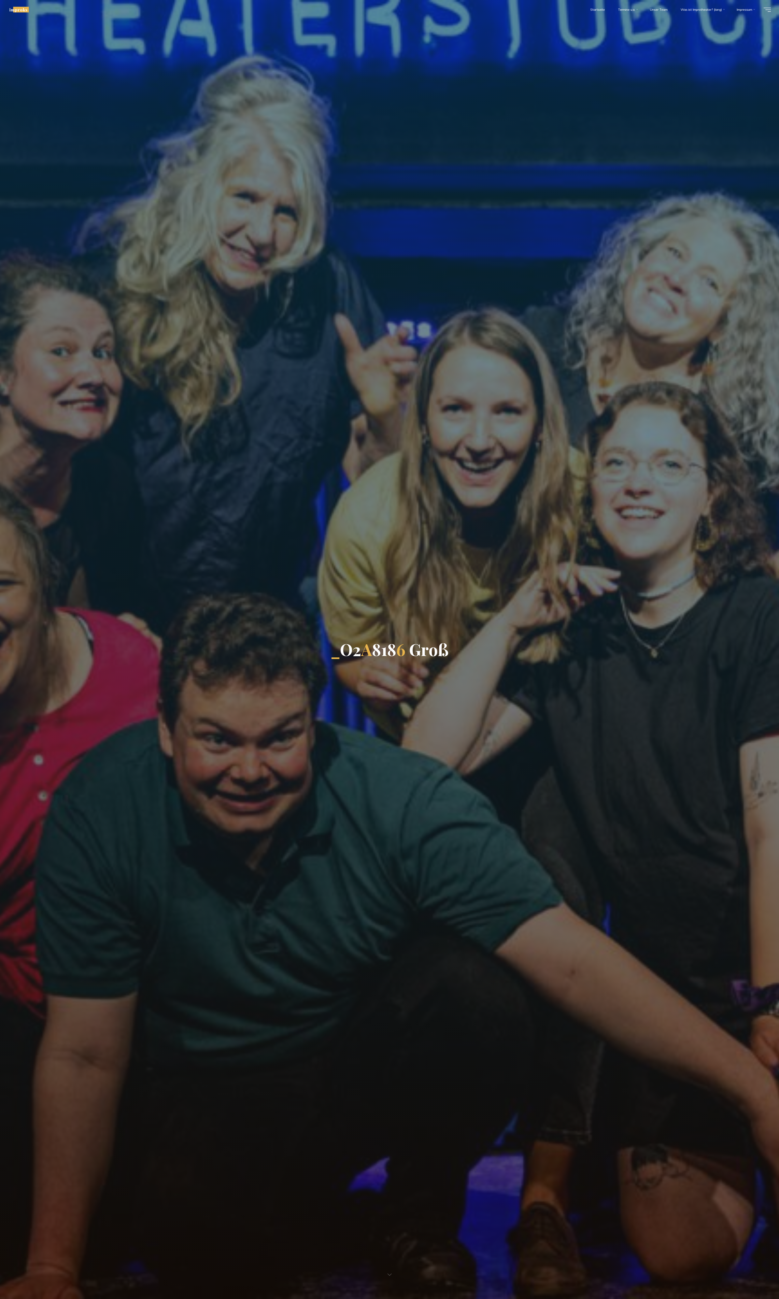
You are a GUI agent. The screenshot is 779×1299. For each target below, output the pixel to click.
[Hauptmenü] (767, 10)
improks (18, 9)
